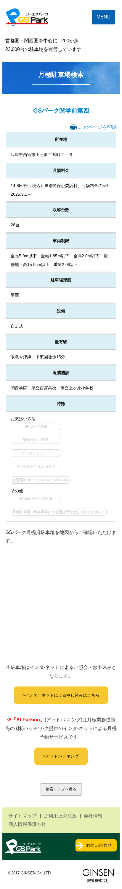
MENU (104, 16)
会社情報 (93, 815)
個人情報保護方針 (27, 824)
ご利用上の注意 (60, 815)
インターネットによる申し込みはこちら (62, 695)
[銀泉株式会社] (98, 877)
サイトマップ (22, 815)
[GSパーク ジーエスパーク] (26, 23)
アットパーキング (62, 756)
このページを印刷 (98, 127)
